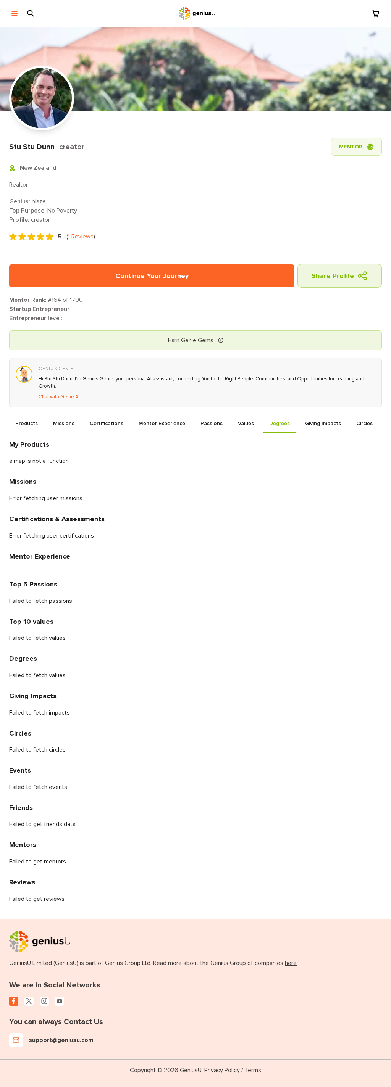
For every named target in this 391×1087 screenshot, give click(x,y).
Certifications (106, 423)
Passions (211, 423)
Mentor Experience (162, 423)
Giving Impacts (323, 423)
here (291, 963)
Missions (63, 423)
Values (246, 423)
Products (26, 423)
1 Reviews (81, 236)
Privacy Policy (222, 1070)
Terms (253, 1070)
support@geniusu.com (61, 1040)
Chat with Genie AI (59, 397)
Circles (364, 423)
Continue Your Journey (152, 276)
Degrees (279, 423)
